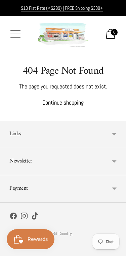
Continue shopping (63, 102)
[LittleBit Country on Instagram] (24, 217)
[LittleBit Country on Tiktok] (35, 217)
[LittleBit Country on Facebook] (13, 217)
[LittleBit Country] (63, 33)
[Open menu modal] (15, 34)
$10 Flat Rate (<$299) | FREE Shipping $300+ (62, 8)
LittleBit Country (57, 233)
